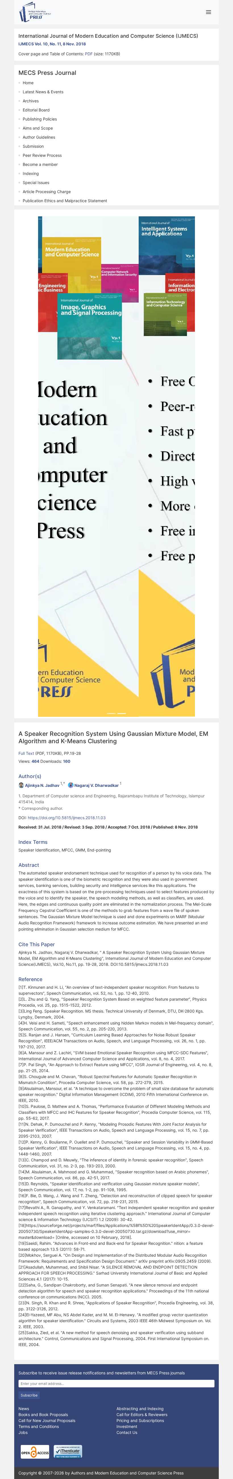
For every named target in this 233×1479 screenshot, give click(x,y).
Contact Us (126, 1432)
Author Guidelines (39, 137)
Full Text (26, 752)
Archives (31, 100)
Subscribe (29, 1395)
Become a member (40, 164)
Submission (33, 146)
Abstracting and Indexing (140, 1408)
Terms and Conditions (38, 1426)
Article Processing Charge (47, 191)
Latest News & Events (43, 91)
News (23, 1408)
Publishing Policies (40, 119)
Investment (126, 1426)
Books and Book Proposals (43, 1414)
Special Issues (36, 182)
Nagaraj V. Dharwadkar (96, 784)
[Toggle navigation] (208, 12)
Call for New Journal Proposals (46, 1420)
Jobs (23, 1432)
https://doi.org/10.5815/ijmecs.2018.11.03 (67, 817)
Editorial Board (36, 109)
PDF (89, 53)
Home (28, 82)
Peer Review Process (42, 155)
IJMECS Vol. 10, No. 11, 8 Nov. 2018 (52, 43)
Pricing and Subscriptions (140, 1420)
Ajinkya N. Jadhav (42, 784)
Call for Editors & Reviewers (141, 1414)
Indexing (31, 173)
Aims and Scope (38, 128)
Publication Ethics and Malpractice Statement (65, 200)
